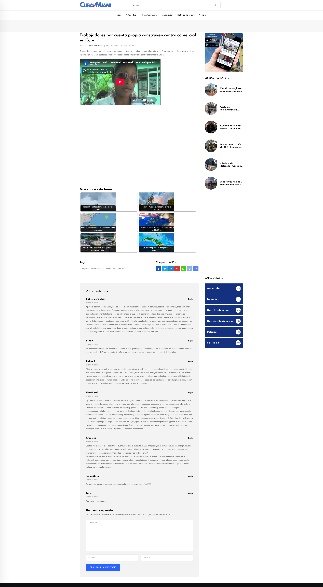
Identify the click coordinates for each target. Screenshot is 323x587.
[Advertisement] (139, 126)
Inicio (119, 15)
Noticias (203, 15)
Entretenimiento (149, 15)
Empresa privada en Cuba (91, 269)
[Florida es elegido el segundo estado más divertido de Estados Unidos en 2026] (211, 91)
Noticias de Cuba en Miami (116, 269)
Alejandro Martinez (93, 46)
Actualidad (131, 15)
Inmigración (167, 15)
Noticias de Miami (186, 15)
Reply (190, 299)
